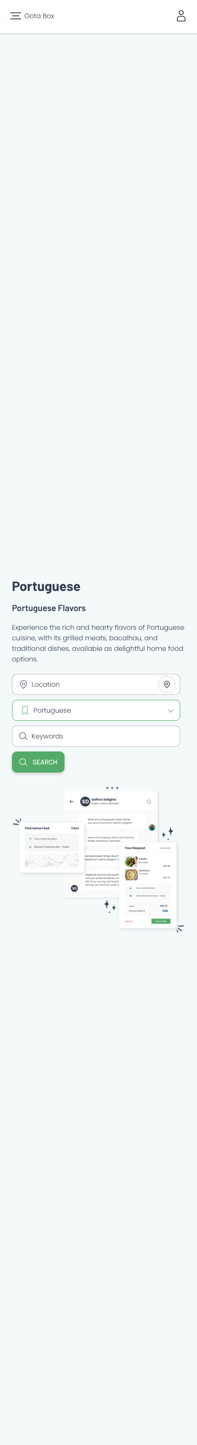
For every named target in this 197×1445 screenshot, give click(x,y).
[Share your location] (166, 684)
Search (45, 762)
